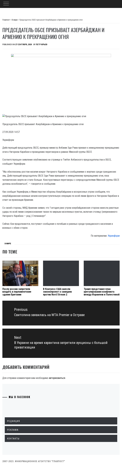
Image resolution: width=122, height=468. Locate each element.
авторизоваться (57, 377)
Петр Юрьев (41, 44)
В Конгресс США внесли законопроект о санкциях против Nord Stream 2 (57, 291)
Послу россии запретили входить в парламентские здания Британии (16, 291)
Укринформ (114, 235)
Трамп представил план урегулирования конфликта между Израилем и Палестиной (101, 291)
